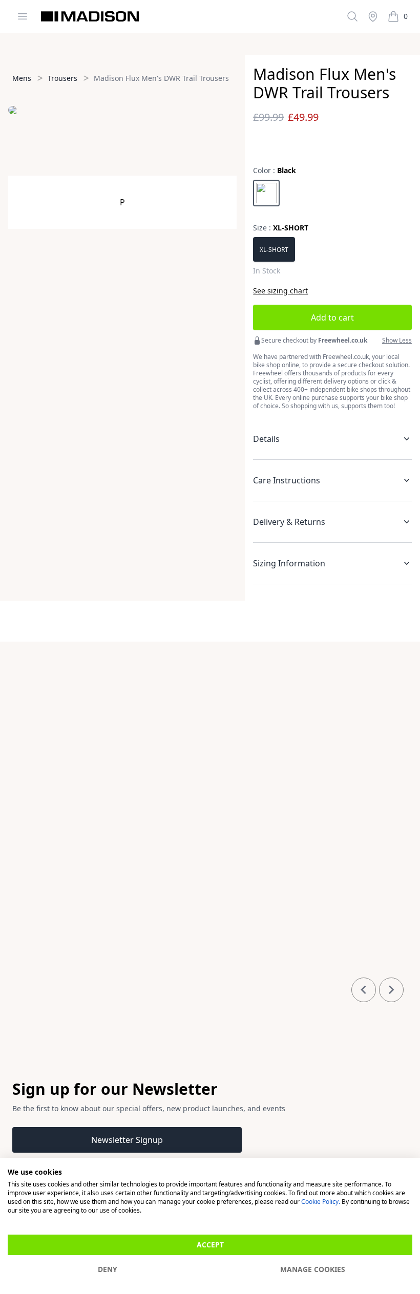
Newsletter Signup (127, 1139)
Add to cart (332, 317)
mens (21, 78)
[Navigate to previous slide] (363, 990)
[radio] (266, 193)
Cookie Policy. (320, 1201)
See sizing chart (280, 290)
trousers (62, 78)
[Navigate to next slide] (391, 990)
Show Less (397, 340)
